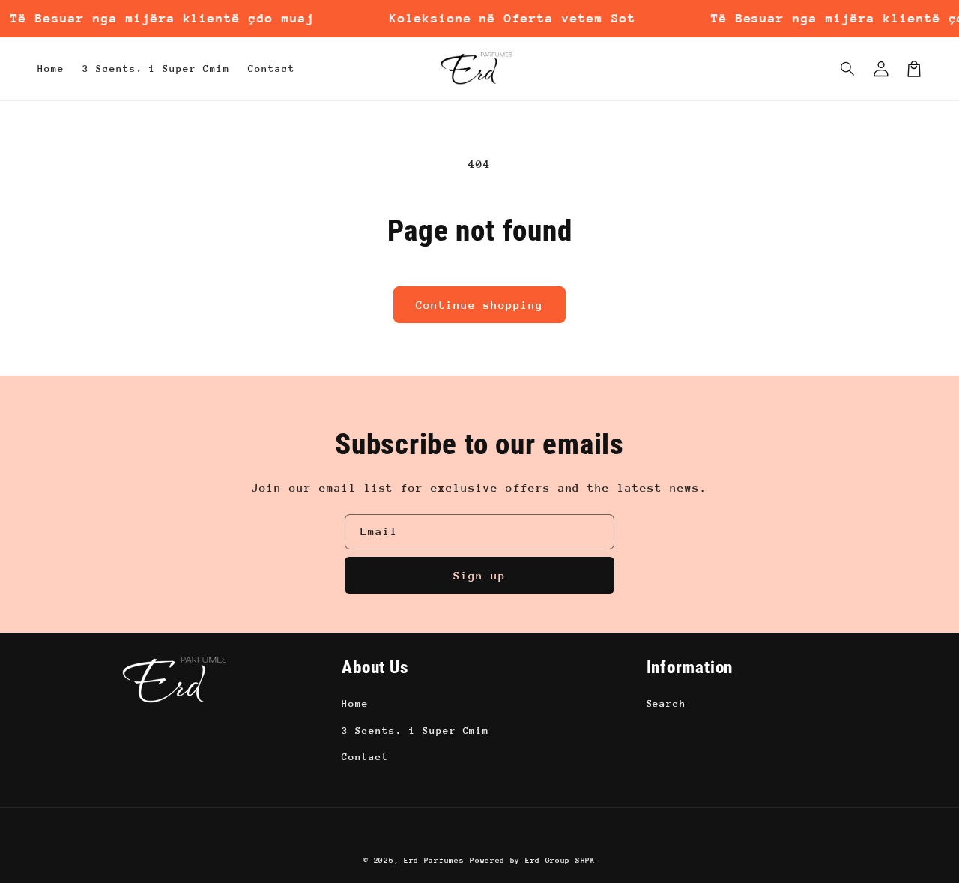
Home (355, 703)
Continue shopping (479, 304)
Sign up (479, 575)
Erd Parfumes (434, 860)
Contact (365, 756)
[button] (848, 68)
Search (667, 703)
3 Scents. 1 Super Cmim (415, 730)
